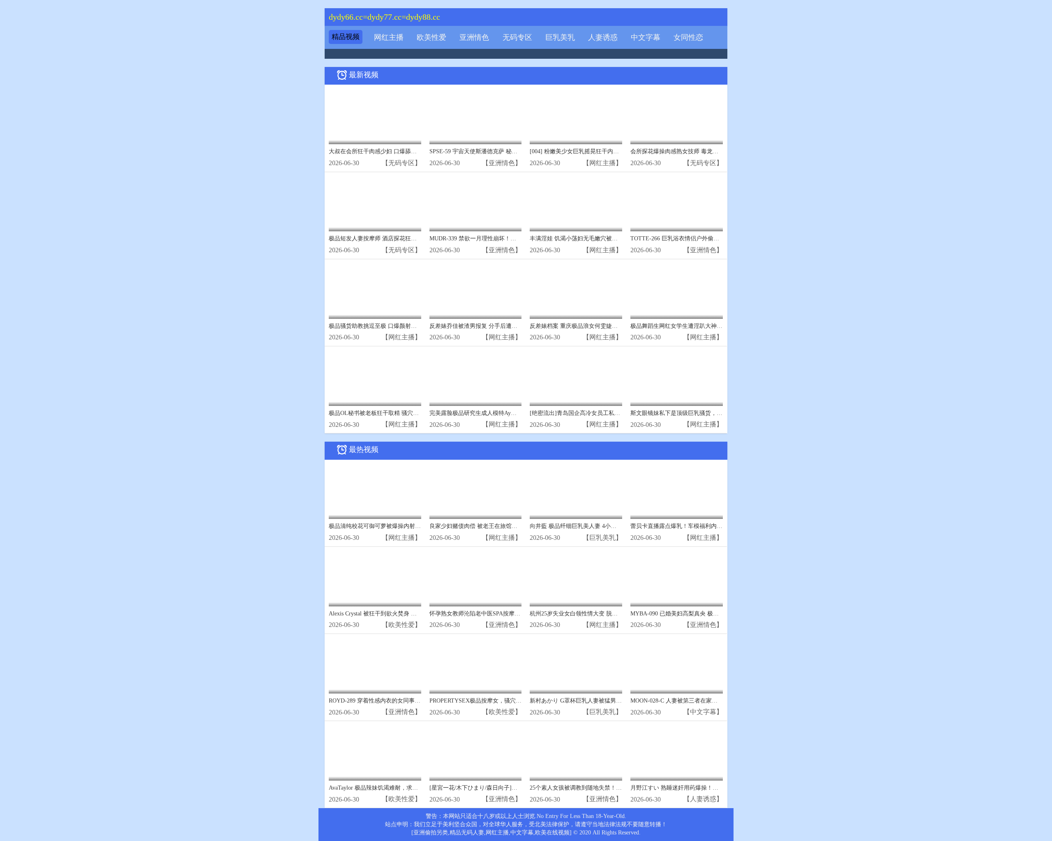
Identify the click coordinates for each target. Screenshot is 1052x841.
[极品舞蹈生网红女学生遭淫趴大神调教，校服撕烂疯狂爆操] (676, 291)
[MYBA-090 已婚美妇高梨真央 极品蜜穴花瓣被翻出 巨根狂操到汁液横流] (676, 578)
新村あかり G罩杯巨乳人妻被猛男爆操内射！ (587, 701)
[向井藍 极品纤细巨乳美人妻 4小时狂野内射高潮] (576, 491)
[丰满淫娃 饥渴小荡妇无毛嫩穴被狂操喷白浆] (576, 204)
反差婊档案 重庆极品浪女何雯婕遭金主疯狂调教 (591, 326)
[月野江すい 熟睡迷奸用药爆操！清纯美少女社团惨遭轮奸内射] (676, 753)
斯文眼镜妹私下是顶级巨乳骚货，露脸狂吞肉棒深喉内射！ (705, 413)
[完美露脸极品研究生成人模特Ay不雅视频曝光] (475, 378)
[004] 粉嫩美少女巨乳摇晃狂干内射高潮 (580, 151)
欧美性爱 (431, 37)
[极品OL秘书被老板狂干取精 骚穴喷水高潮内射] (375, 378)
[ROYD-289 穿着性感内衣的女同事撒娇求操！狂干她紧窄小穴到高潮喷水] (375, 666)
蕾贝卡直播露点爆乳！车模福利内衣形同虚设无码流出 (699, 526)
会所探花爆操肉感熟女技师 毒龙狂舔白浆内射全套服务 (700, 151)
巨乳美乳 (560, 37)
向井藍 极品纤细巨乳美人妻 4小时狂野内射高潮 (590, 526)
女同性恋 (688, 37)
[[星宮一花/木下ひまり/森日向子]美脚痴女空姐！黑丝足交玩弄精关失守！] (475, 753)
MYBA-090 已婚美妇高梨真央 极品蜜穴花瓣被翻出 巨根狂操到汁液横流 (721, 614)
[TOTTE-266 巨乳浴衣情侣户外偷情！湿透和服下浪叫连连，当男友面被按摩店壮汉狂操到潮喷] (676, 204)
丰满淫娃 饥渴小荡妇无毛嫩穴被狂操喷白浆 (585, 238)
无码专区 (517, 37)
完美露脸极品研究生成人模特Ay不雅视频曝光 (487, 413)
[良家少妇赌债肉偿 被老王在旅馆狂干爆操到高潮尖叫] (475, 491)
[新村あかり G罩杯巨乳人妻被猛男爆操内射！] (576, 666)
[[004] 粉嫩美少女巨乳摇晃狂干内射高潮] (576, 116)
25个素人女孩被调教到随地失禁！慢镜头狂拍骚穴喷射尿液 (604, 788)
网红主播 (389, 37)
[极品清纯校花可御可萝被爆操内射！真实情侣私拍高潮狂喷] (375, 491)
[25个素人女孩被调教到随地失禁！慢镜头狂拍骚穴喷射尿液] (576, 753)
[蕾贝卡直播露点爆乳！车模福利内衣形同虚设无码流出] (676, 491)
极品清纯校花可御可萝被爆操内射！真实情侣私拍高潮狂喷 (403, 526)
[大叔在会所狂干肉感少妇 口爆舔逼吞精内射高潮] (375, 116)
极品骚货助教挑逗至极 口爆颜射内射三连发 (384, 326)
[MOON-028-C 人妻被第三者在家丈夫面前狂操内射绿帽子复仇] (676, 666)
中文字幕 (645, 37)
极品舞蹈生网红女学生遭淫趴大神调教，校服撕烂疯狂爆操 (705, 326)
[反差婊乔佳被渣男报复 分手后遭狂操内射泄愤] (475, 291)
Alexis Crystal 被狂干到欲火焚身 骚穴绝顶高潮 (387, 614)
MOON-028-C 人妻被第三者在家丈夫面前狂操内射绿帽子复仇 (708, 701)
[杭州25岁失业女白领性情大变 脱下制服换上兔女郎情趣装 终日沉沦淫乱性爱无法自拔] (576, 578)
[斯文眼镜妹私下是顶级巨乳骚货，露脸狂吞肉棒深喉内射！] (676, 378)
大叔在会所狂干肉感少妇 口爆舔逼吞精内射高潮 (390, 151)
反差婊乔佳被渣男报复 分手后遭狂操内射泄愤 (487, 326)
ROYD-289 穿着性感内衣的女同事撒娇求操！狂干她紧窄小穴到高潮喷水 (420, 701)
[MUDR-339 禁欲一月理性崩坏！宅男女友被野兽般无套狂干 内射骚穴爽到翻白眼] (475, 204)
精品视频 (346, 37)
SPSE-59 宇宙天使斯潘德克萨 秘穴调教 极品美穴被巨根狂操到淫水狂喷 (520, 151)
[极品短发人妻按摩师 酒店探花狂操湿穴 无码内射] (375, 204)
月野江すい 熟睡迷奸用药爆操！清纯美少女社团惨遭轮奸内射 (708, 788)
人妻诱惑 (603, 37)
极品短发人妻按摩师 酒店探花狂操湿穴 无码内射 (391, 238)
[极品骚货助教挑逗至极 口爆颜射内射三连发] (375, 291)
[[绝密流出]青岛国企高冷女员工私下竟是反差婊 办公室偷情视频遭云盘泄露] (576, 378)
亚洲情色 (474, 37)
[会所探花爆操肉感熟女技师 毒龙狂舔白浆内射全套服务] (676, 116)
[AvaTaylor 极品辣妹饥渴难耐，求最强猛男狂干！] (375, 753)
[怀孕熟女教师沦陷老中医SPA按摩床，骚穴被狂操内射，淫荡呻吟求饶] (475, 578)
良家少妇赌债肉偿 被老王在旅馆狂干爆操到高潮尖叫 (496, 526)
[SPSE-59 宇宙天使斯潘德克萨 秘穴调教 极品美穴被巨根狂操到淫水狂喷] (475, 116)
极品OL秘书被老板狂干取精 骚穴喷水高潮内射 (388, 413)
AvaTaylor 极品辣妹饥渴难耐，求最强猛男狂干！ (390, 788)
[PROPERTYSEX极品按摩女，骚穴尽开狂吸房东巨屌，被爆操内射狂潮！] (475, 666)
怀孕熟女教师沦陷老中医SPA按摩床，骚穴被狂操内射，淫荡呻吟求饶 (518, 614)
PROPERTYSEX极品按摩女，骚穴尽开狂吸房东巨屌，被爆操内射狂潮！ (521, 701)
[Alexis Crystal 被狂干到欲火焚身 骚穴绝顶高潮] (375, 578)
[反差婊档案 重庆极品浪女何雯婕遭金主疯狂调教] (576, 291)
